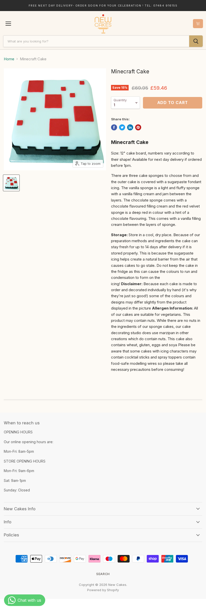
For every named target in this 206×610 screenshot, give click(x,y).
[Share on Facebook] (114, 127)
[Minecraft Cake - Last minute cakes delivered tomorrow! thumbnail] (11, 183)
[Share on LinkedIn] (130, 127)
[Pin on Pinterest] (138, 127)
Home (9, 59)
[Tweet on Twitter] (122, 127)
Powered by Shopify (103, 590)
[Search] (196, 41)
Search (103, 574)
